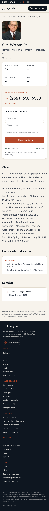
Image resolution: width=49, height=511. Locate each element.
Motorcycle (7, 393)
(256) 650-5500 (25, 98)
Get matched (39, 8)
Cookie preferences (11, 474)
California (6, 353)
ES (28, 2)
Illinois (5, 368)
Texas (5, 357)
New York (7, 364)
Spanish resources (10, 432)
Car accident (8, 385)
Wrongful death (9, 408)
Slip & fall (6, 396)
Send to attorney (26, 140)
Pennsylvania (8, 372)
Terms (5, 466)
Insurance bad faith (10, 428)
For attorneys (8, 449)
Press (5, 453)
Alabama (12, 17)
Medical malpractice (11, 400)
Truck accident (8, 389)
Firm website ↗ (10, 103)
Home (4, 17)
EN (24, 2)
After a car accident (10, 417)
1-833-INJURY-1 (8, 2)
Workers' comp (9, 404)
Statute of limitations (11, 425)
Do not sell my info (10, 481)
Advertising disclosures (12, 478)
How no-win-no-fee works (14, 421)
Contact (6, 457)
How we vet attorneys (12, 446)
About (5, 442)
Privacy (5, 470)
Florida (5, 360)
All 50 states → (9, 376)
